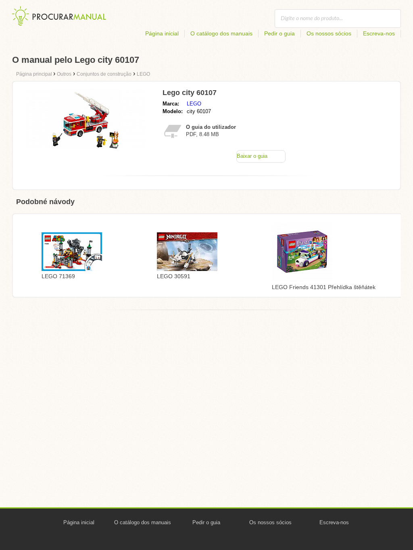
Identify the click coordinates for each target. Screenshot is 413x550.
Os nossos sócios (329, 33)
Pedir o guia (279, 33)
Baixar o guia (252, 156)
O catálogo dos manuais (221, 33)
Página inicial (162, 33)
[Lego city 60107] (85, 147)
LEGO (194, 104)
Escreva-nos (379, 33)
